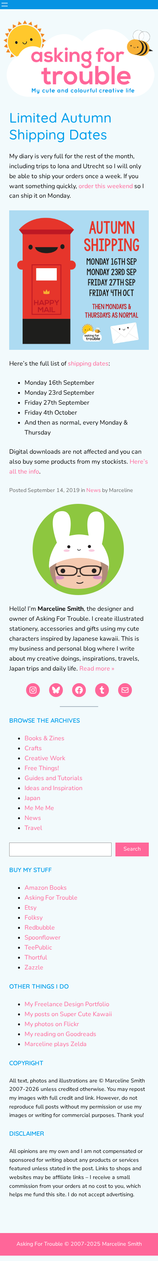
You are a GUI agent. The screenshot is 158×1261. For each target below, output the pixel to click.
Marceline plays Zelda (56, 1044)
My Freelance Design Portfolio (67, 1004)
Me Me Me (39, 808)
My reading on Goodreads (60, 1034)
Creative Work (45, 758)
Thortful (36, 957)
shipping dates (88, 363)
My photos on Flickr (52, 1024)
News (93, 490)
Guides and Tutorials (53, 778)
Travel (33, 828)
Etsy (30, 908)
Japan (32, 798)
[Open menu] (4, 4)
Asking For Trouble (51, 898)
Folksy (34, 917)
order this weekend (106, 186)
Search (132, 849)
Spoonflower (43, 937)
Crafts (33, 748)
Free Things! (42, 768)
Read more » (96, 668)
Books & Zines (44, 738)
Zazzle (34, 967)
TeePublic (38, 947)
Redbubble (40, 927)
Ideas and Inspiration (53, 788)
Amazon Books (46, 888)
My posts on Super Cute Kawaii (68, 1014)
